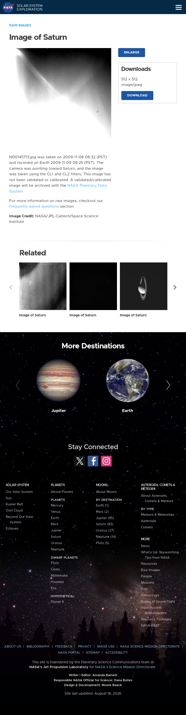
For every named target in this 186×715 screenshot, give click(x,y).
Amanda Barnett (104, 675)
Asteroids (148, 521)
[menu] (178, 7)
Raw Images (20, 25)
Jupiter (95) (105, 518)
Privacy (85, 646)
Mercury (57, 505)
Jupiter (58, 411)
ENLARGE (131, 52)
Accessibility (116, 652)
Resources (149, 563)
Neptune (57, 549)
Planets (58, 485)
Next (175, 287)
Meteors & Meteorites (157, 514)
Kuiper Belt (14, 504)
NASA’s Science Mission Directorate (125, 667)
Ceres (55, 569)
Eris (53, 588)
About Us (12, 646)
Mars (54, 524)
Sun (9, 498)
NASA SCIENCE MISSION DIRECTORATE (150, 646)
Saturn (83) (104, 524)
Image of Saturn (32, 315)
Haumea (57, 582)
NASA (6, 7)
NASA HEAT (150, 625)
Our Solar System (19, 492)
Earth (127, 411)
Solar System (17, 485)
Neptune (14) (106, 536)
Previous (10, 287)
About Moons (106, 492)
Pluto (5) (102, 543)
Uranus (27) (105, 530)
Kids (144, 589)
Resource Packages (156, 619)
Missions (147, 582)
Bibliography (38, 646)
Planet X (57, 602)
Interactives (150, 595)
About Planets (62, 492)
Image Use (106, 646)
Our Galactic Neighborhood (27, 18)
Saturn (56, 536)
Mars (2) (102, 511)
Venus (56, 511)
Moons (102, 485)
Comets (147, 527)
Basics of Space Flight (158, 601)
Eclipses (12, 528)
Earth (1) (102, 505)
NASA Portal (69, 652)
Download (137, 95)
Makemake (59, 575)
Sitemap (93, 652)
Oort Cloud (14, 510)
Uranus (56, 543)
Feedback (63, 646)
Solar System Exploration (27, 7)
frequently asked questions (34, 206)
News (145, 546)
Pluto (55, 563)
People (146, 576)
